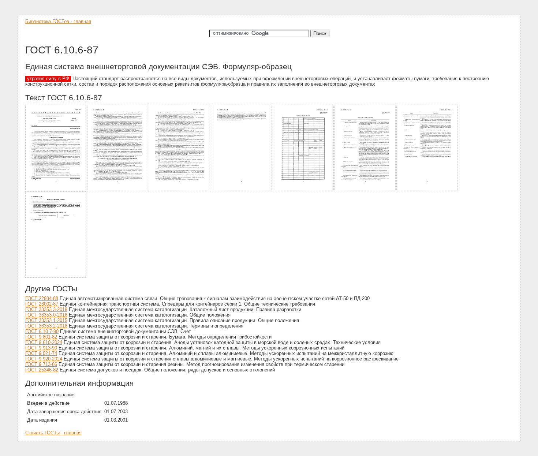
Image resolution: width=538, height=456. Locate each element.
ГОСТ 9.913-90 (41, 348)
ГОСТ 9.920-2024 (43, 359)
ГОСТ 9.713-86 (41, 364)
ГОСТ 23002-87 (41, 304)
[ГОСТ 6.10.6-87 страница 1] (56, 190)
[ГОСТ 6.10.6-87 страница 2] (118, 190)
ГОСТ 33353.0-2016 (46, 315)
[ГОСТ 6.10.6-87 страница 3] (180, 190)
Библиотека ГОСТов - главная (58, 21)
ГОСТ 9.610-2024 (43, 342)
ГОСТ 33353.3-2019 (46, 309)
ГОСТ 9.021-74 (41, 353)
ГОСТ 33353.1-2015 (46, 320)
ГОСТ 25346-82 (41, 370)
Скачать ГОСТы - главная (53, 433)
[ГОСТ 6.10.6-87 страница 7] (427, 190)
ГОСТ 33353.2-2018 (46, 326)
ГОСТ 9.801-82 (41, 337)
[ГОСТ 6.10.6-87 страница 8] (56, 276)
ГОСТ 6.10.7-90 (42, 331)
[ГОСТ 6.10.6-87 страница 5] (304, 190)
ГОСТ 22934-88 (41, 298)
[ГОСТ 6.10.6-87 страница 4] (242, 190)
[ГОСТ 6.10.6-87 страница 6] (365, 190)
